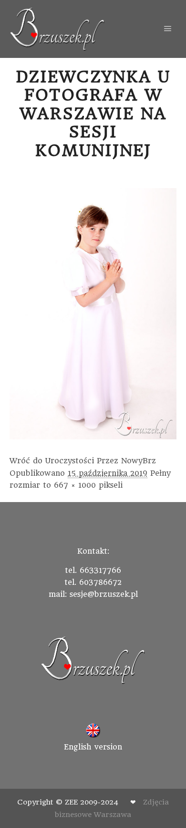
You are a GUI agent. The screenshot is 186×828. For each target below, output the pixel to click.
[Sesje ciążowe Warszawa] (57, 29)
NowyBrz (138, 460)
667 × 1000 (75, 485)
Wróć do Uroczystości (52, 460)
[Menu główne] (167, 28)
